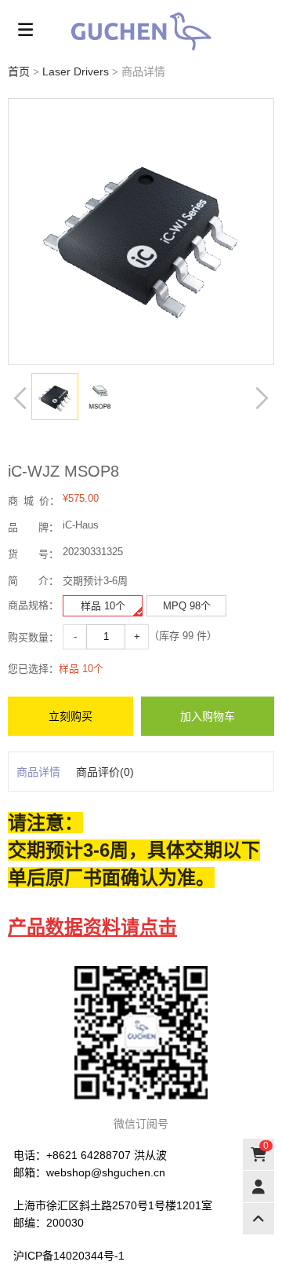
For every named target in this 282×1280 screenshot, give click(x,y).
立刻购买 (70, 716)
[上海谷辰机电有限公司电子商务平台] (141, 31)
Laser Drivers (75, 71)
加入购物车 (207, 716)
